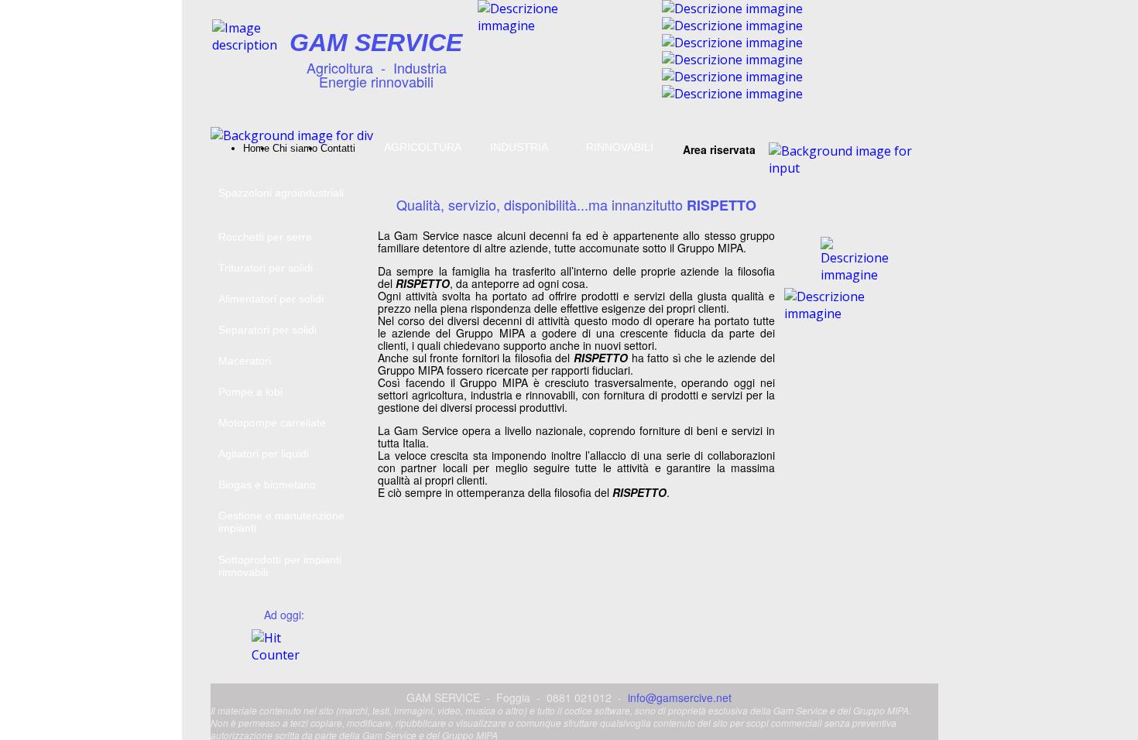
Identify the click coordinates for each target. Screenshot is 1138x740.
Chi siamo (295, 148)
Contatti (337, 148)
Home (256, 148)
